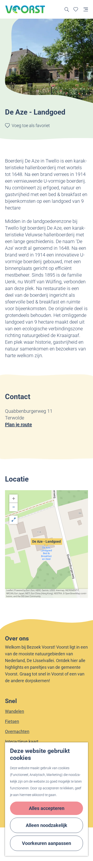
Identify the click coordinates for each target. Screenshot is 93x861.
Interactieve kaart (21, 741)
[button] (46, 544)
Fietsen (12, 721)
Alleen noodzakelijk (46, 825)
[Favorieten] (75, 9)
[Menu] (85, 9)
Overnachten (17, 731)
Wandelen (14, 711)
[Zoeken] (67, 9)
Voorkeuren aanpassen (46, 843)
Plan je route (18, 424)
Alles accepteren (46, 808)
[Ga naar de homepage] (25, 9)
